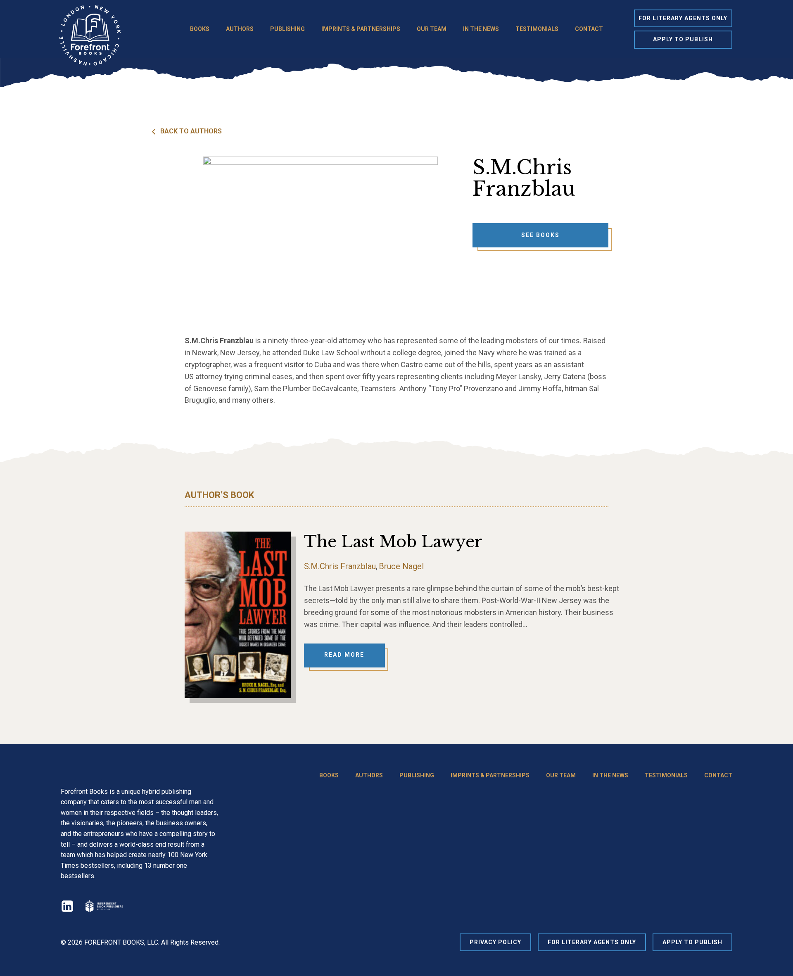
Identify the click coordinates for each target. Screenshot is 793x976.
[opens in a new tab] (103, 906)
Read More (344, 654)
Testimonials (536, 29)
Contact (589, 29)
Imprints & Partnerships (360, 29)
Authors (240, 29)
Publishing (287, 29)
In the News (481, 29)
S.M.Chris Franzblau (340, 566)
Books (199, 29)
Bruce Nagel (401, 566)
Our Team (431, 29)
